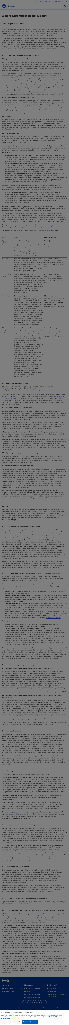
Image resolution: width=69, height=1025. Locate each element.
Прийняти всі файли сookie (30, 1021)
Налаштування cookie (15, 1021)
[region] (34, 1017)
